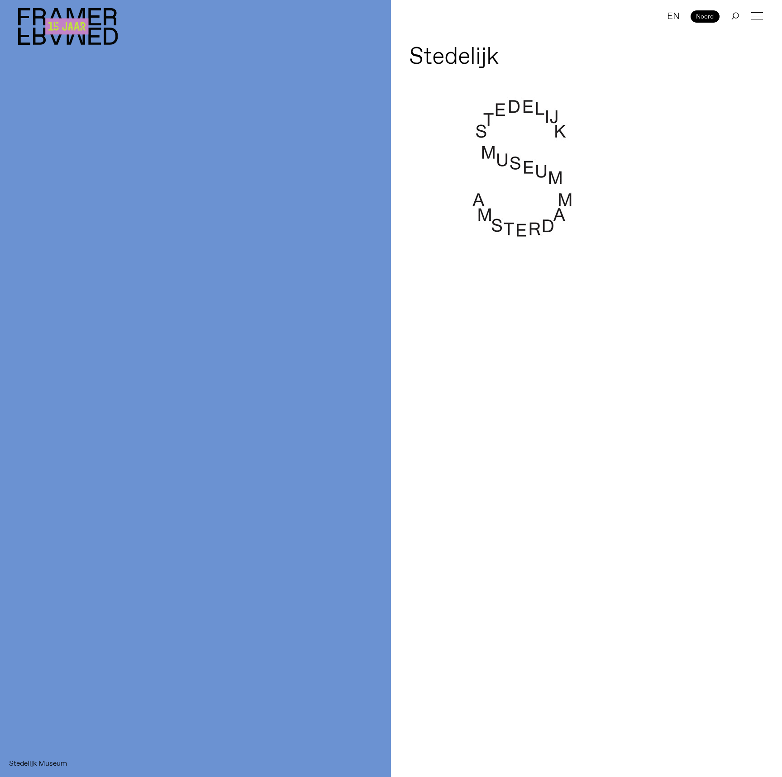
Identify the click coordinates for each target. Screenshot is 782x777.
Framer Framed (68, 26)
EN (673, 16)
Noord (705, 16)
